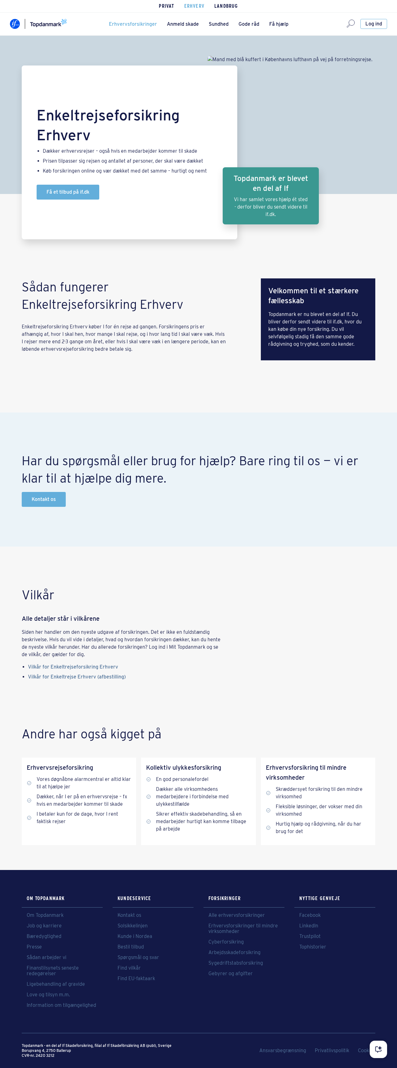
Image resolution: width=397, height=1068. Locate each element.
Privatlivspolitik (332, 1050)
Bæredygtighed (44, 936)
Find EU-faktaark (136, 978)
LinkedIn (308, 926)
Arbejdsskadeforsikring (234, 952)
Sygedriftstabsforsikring (235, 963)
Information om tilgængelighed (61, 1005)
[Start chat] (378, 1049)
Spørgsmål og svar (138, 957)
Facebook (310, 915)
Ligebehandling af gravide (56, 984)
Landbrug (226, 6)
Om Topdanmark (45, 915)
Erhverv (194, 6)
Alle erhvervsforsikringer (236, 915)
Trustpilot (310, 936)
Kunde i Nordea (135, 936)
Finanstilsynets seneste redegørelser (53, 970)
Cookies (366, 1050)
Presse (34, 947)
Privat (166, 6)
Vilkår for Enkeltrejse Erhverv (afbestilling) (77, 677)
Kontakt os (44, 499)
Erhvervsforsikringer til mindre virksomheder (243, 928)
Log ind (373, 24)
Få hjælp (278, 24)
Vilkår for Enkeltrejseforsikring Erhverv (73, 667)
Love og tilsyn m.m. (48, 995)
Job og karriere (44, 926)
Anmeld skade (183, 24)
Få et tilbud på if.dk (68, 192)
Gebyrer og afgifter (230, 973)
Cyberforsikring (226, 942)
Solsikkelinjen (133, 926)
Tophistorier (312, 947)
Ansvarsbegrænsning (282, 1050)
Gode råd (249, 24)
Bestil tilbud (131, 947)
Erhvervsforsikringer (133, 24)
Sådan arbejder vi (46, 957)
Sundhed (219, 24)
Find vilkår (129, 968)
